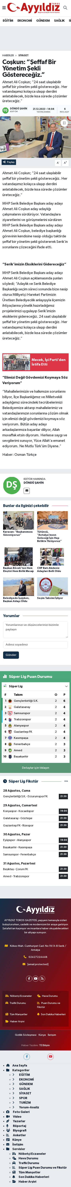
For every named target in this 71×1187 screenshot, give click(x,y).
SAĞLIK (59, 20)
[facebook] (26, 1057)
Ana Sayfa (19, 1065)
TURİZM (25, 1102)
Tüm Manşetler (18, 1014)
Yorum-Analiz (29, 1107)
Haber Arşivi (17, 1021)
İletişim (52, 1035)
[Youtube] (36, 979)
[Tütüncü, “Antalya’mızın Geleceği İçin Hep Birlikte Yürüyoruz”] (52, 520)
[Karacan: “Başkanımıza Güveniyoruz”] (18, 520)
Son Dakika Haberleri (53, 1014)
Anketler (19, 1135)
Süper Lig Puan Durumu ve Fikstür (43, 1167)
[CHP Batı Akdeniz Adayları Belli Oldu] (52, 556)
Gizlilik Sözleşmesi (25, 1035)
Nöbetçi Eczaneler (21, 996)
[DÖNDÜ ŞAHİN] (12, 485)
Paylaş (11, 162)
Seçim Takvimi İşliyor (50, 598)
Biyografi (19, 1130)
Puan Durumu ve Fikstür (48, 1005)
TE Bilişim (44, 1045)
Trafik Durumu (18, 1003)
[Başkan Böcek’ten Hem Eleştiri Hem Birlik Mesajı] (18, 556)
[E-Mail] (27, 491)
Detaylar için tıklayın (35, 767)
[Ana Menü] (4, 8)
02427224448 (38, 957)
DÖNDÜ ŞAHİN (34, 482)
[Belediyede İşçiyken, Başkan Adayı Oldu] (18, 586)
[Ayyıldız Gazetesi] (34, 8)
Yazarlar (18, 1121)
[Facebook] (29, 979)
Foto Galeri (20, 1111)
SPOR (23, 1098)
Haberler (8, 55)
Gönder (11, 655)
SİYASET (23, 55)
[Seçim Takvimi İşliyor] (52, 586)
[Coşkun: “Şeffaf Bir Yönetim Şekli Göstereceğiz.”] (35, 137)
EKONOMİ (24, 20)
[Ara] (65, 8)
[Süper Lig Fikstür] (66, 781)
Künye (42, 1035)
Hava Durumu (50, 996)
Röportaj (19, 1125)
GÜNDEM (43, 20)
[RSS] (42, 979)
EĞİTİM (8, 20)
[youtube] (50, 1057)
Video (16, 1116)
